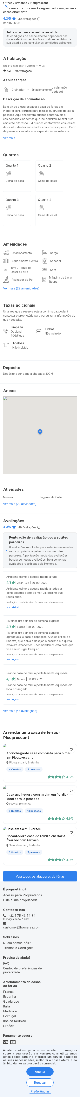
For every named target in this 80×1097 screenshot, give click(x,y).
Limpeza (17, 327)
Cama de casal (15, 180)
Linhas (49, 329)
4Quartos (30, 65)
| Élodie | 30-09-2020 (29, 626)
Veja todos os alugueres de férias (40, 876)
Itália (6, 1006)
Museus (8, 497)
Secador (55, 261)
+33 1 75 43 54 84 (22, 916)
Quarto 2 (44, 165)
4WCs (41, 65)
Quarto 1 (12, 165)
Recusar (40, 1083)
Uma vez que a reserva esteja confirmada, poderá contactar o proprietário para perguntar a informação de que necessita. (39, 315)
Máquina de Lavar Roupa (60, 279)
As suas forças (14, 80)
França (8, 992)
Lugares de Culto (51, 497)
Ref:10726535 (12, 23)
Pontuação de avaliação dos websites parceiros (38, 539)
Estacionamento (42, 89)
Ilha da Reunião (14, 1021)
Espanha (9, 996)
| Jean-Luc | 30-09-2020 (31, 582)
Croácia (8, 1026)
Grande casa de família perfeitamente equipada (37, 673)
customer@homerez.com (21, 927)
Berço (54, 253)
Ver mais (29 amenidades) (21, 288)
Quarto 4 (44, 200)
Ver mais (9, 138)
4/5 (8, 583)
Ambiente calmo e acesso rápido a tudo (31, 576)
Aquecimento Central (25, 261)
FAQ (6, 963)
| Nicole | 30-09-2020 (29, 679)
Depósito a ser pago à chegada (23, 373)
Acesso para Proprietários (22, 895)
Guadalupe (11, 1001)
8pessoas (16, 65)
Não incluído (53, 333)
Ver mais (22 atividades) (19, 504)
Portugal (9, 1016)
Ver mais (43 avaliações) (20, 711)
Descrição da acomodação (24, 99)
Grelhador (18, 89)
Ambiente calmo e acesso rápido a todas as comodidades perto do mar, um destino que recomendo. (34, 592)
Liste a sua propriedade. (20, 900)
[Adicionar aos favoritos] (71, 749)
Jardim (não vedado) (59, 89)
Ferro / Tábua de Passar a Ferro (20, 269)
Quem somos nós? (17, 943)
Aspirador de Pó (22, 279)
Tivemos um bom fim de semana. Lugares (32, 620)
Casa (6, 65)
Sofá (53, 270)
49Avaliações (27, 18)
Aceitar (40, 1072)
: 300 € (48, 373)
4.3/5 (7, 18)
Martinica (10, 1011)
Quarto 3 (12, 200)
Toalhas (18, 343)
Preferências (40, 1091)
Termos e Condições (18, 948)
